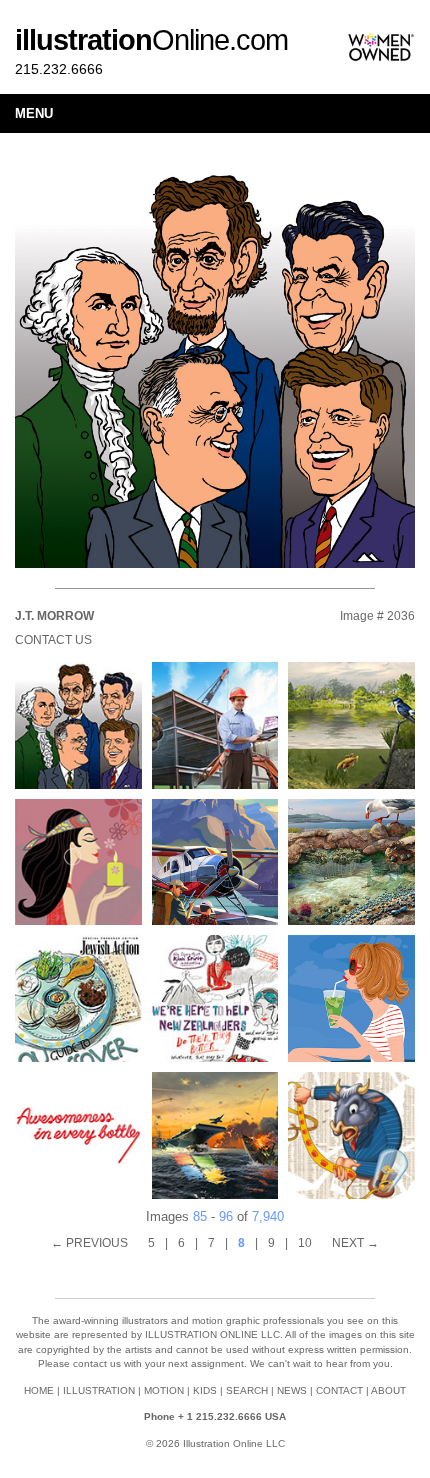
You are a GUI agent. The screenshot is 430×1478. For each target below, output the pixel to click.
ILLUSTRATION (99, 1390)
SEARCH (247, 1390)
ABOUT (388, 1390)
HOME (39, 1390)
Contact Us (53, 640)
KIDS (205, 1390)
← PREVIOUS (89, 1243)
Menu (34, 113)
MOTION (164, 1390)
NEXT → (355, 1243)
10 (305, 1243)
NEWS (292, 1390)
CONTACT (339, 1390)
